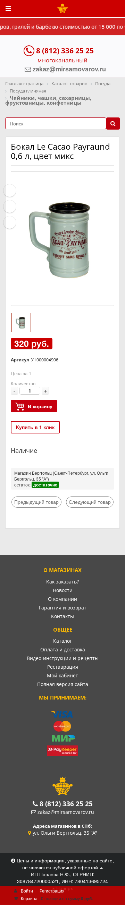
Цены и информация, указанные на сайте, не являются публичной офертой (64, 864)
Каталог (62, 641)
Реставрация (62, 667)
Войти (27, 891)
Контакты (62, 616)
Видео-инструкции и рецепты (63, 658)
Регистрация (52, 891)
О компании (62, 599)
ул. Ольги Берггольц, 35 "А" (65, 832)
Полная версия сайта (62, 684)
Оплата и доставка (62, 649)
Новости (63, 590)
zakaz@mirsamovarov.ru (66, 812)
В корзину (40, 406)
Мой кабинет (62, 675)
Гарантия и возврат (62, 607)
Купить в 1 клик (35, 426)
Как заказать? (62, 581)
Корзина (29, 898)
